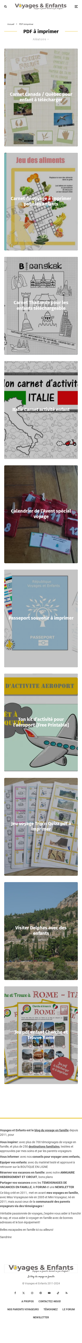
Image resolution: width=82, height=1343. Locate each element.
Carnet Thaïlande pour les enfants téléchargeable (41, 305)
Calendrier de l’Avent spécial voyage (41, 513)
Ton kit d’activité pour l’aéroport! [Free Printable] (41, 722)
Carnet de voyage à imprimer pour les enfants (41, 201)
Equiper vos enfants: (13, 1162)
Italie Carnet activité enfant (41, 409)
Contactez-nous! (49, 1301)
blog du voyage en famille (51, 1130)
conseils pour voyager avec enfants (55, 1156)
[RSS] (66, 1293)
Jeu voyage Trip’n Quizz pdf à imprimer (41, 826)
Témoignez (51, 1309)
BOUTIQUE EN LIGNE (34, 1166)
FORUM (41, 1187)
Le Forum (68, 1309)
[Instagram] (32, 1293)
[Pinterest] (40, 1293)
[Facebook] (15, 1293)
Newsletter (41, 1317)
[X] (23, 1293)
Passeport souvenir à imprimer (41, 618)
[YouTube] (49, 1293)
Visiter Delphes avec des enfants (41, 930)
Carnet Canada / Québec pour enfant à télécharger (41, 97)
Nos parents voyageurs (23, 1309)
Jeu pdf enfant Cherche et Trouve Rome (41, 1034)
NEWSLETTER (64, 1187)
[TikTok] (58, 1293)
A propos (27, 1301)
